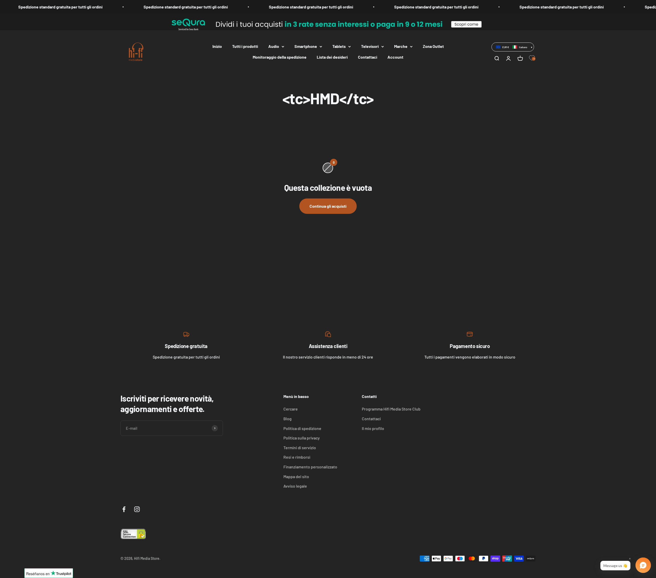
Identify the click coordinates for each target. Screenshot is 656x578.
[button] (512, 46)
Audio (273, 46)
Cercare (290, 408)
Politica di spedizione (302, 428)
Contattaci (367, 57)
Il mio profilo (373, 428)
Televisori (370, 46)
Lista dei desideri (332, 57)
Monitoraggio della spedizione (279, 57)
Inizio (217, 46)
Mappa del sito (296, 476)
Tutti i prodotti (245, 46)
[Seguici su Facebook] (123, 509)
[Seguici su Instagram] (137, 509)
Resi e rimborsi (296, 457)
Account (395, 57)
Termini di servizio (299, 447)
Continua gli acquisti (328, 206)
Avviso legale (295, 486)
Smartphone (305, 46)
